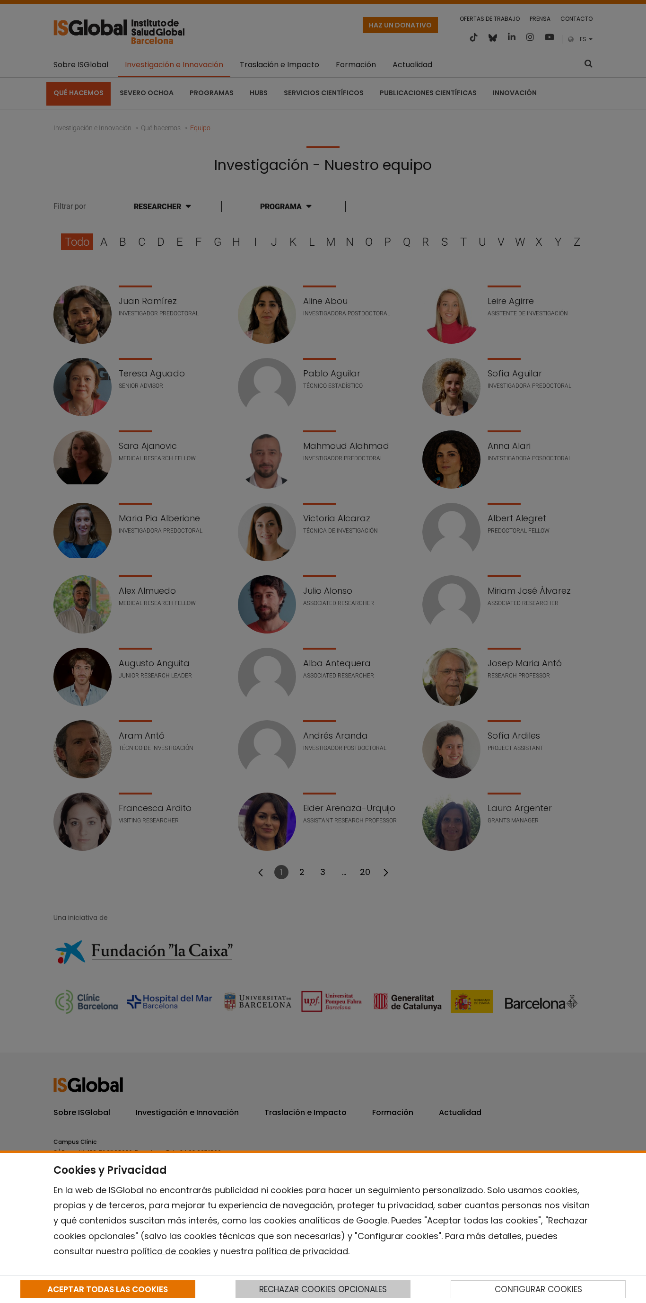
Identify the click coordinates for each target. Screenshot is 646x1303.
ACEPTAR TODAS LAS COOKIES (107, 1289)
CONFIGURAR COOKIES (538, 1289)
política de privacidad (301, 1251)
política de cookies (171, 1251)
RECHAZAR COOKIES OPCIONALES (323, 1289)
